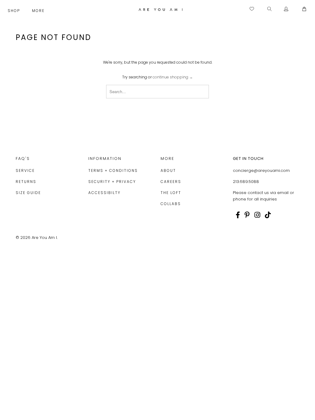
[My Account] (286, 9)
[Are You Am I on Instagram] (257, 215)
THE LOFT (171, 192)
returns (26, 181)
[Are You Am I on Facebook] (238, 215)
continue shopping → (173, 77)
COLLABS (171, 203)
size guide (28, 192)
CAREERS (171, 181)
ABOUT (168, 170)
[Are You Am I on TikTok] (268, 215)
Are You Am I (44, 237)
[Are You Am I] (160, 9)
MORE (39, 10)
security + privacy (112, 181)
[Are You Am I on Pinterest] (247, 215)
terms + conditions (113, 170)
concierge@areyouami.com (261, 170)
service (25, 170)
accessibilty (104, 192)
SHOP (15, 10)
